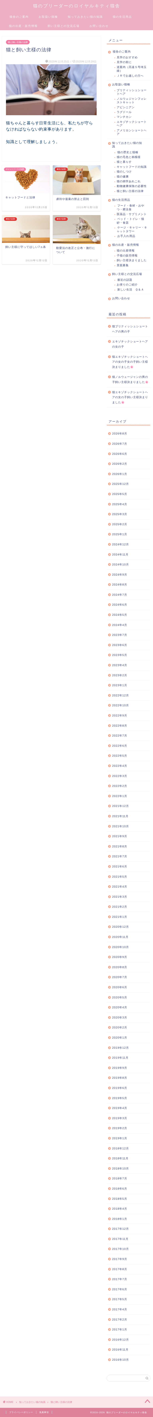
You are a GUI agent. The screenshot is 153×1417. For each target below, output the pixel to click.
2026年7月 (119, 443)
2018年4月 (119, 1208)
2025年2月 (119, 524)
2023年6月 (119, 645)
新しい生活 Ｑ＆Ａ (130, 289)
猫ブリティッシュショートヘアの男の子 (130, 329)
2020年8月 (119, 967)
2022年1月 (119, 796)
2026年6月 (119, 453)
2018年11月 (120, 1158)
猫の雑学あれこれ (129, 181)
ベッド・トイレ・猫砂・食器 (130, 220)
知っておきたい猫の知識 (85, 17)
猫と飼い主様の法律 (18, 42)
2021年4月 (119, 886)
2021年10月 (120, 826)
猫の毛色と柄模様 (129, 157)
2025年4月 (119, 504)
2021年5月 (119, 876)
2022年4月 (119, 765)
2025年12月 (120, 483)
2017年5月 (119, 1299)
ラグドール (124, 112)
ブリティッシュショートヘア (132, 92)
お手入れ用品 (126, 236)
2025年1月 (119, 534)
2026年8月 (119, 433)
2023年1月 (119, 685)
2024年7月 (119, 594)
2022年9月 (119, 715)
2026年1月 (119, 474)
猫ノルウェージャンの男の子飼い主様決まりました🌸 (130, 379)
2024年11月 (120, 554)
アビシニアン (126, 107)
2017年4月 (119, 1309)
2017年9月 (119, 1259)
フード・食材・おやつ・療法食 (130, 207)
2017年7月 (119, 1279)
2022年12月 (120, 695)
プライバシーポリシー (21, 1412)
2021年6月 (119, 866)
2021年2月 (119, 906)
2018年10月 (120, 1168)
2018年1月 (119, 1218)
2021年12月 (120, 806)
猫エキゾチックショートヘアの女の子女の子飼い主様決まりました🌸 (130, 361)
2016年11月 (120, 1349)
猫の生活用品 (122, 17)
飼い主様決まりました (132, 260)
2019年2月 (119, 1128)
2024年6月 (119, 604)
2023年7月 (119, 634)
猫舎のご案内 (19, 17)
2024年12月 (120, 544)
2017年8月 (119, 1269)
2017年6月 (119, 1289)
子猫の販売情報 (127, 255)
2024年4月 (119, 625)
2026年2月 (119, 463)
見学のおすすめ (127, 57)
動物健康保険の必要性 (132, 186)
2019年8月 (119, 1077)
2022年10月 (120, 705)
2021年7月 (119, 856)
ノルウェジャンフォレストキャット (132, 100)
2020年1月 (119, 1037)
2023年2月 (119, 675)
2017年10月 (120, 1248)
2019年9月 (119, 1067)
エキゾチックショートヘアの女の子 (130, 344)
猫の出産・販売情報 (23, 26)
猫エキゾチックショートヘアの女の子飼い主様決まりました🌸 (130, 397)
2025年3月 (119, 514)
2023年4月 (119, 665)
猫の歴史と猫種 (127, 152)
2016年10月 (120, 1359)
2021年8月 (119, 846)
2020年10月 (120, 947)
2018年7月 (119, 1178)
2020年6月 (119, 987)
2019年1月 (119, 1138)
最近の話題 (124, 279)
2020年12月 (120, 926)
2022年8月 (119, 725)
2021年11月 (120, 816)
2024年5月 (119, 614)
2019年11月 (120, 1057)
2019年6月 (119, 1088)
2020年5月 (119, 997)
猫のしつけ (124, 171)
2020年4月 (119, 1007)
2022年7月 (119, 735)
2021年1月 (119, 916)
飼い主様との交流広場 (63, 26)
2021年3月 (119, 896)
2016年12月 (120, 1339)
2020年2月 (119, 1027)
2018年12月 (120, 1148)
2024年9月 (119, 574)
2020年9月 (119, 957)
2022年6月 (119, 745)
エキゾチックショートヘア (132, 123)
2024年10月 (120, 564)
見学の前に (124, 62)
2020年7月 (119, 977)
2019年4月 (119, 1108)
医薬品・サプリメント (132, 214)
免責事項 (44, 1412)
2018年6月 (119, 1188)
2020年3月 (119, 1017)
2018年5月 (119, 1198)
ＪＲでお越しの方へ (130, 75)
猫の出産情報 (126, 250)
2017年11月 (120, 1239)
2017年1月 (119, 1329)
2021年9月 (119, 836)
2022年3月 (119, 776)
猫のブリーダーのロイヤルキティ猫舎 (76, 5)
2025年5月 (119, 494)
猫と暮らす (124, 161)
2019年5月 (119, 1098)
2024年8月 (119, 584)
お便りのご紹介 (127, 284)
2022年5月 (119, 755)
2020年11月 (120, 937)
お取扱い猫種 (48, 17)
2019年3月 (119, 1118)
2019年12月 (120, 1047)
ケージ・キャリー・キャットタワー (132, 229)
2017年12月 (120, 1228)
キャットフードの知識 (132, 166)
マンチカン (124, 116)
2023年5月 (119, 655)
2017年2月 (119, 1319)
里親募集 (123, 265)
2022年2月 (119, 786)
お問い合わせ (99, 26)
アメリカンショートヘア (132, 132)
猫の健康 (123, 176)
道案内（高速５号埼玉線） (132, 69)
